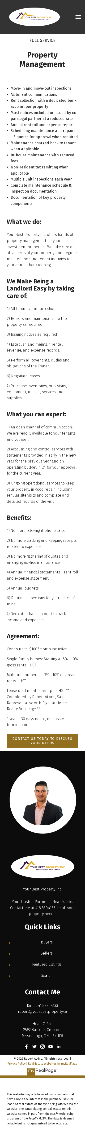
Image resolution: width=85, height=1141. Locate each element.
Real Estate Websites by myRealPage (52, 1063)
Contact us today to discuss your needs (42, 741)
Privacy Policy (17, 1063)
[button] (42, 741)
